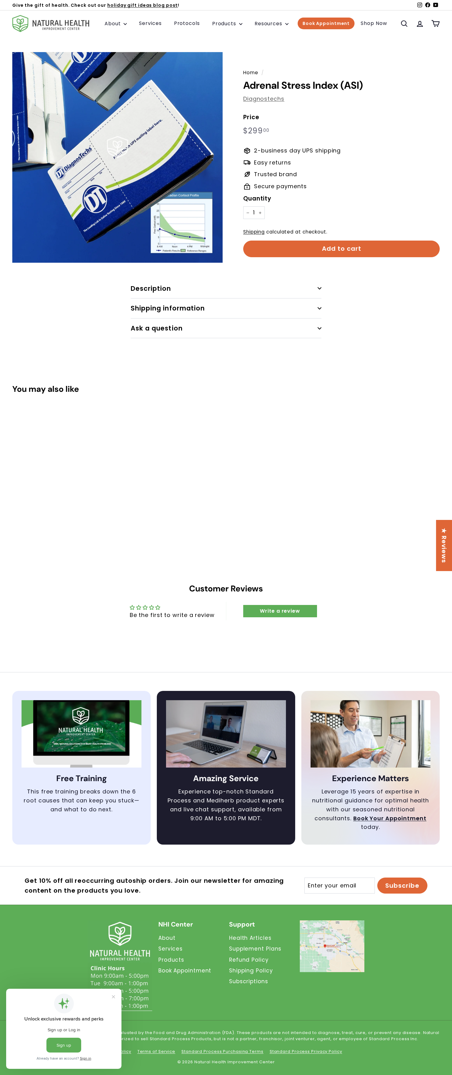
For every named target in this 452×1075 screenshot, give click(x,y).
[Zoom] (117, 157)
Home (250, 72)
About (113, 23)
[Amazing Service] (226, 734)
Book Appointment (326, 24)
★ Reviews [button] (444, 545)
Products (225, 23)
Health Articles (250, 938)
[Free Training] (81, 734)
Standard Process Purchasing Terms (222, 1051)
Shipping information (168, 308)
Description (151, 288)
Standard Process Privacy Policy (306, 1051)
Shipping (254, 232)
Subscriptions (248, 981)
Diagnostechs (263, 99)
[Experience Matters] (370, 734)
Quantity (257, 198)
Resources (269, 23)
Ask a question (157, 328)
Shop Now (374, 23)
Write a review (280, 611)
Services (150, 23)
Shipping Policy (251, 970)
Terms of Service (156, 1051)
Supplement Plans (255, 948)
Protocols (187, 23)
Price (251, 117)
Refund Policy (249, 959)
